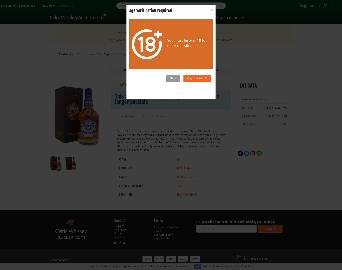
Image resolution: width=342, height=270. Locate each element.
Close (173, 78)
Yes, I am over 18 (197, 78)
